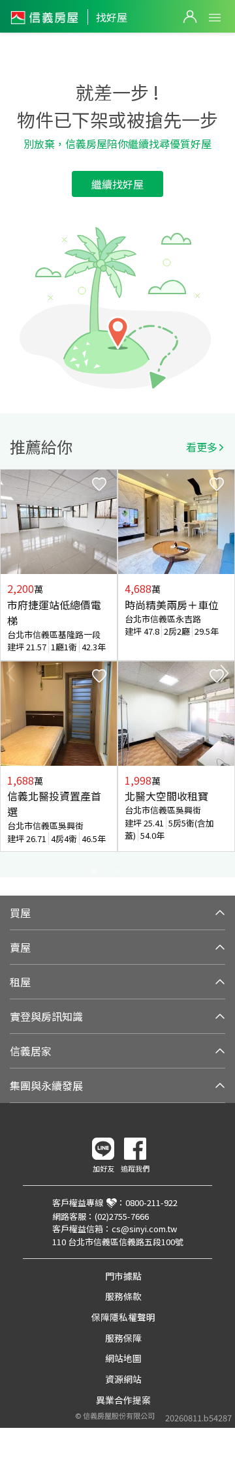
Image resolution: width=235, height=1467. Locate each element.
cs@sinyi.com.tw (144, 1228)
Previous (10, 673)
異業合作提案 (123, 1399)
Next (224, 673)
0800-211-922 (151, 1202)
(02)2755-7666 (122, 1216)
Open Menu (215, 18)
